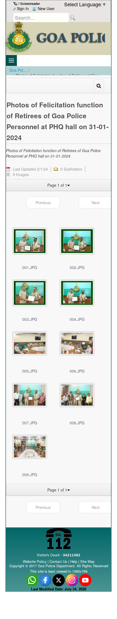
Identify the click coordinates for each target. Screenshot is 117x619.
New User (46, 8)
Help (74, 561)
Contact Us (58, 561)
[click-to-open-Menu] (11, 60)
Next (96, 202)
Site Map (87, 561)
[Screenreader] (27, 3)
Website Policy (35, 561)
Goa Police (18, 70)
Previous (43, 202)
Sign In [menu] (22, 8)
